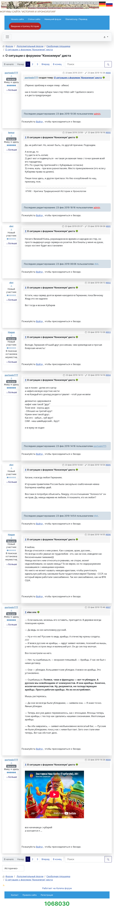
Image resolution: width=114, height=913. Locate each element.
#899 (108, 760)
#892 (108, 282)
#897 (108, 607)
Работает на (49, 888)
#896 (108, 534)
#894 (108, 375)
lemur (11, 132)
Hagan (11, 332)
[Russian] (109, 3)
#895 (108, 465)
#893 (108, 332)
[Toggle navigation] (7, 37)
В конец (57, 64)
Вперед (45, 64)
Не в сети (11, 79)
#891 (108, 226)
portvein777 (11, 72)
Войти (39, 121)
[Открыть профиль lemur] (11, 135)
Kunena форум (64, 888)
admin (97, 113)
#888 (108, 73)
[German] (102, 3)
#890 (108, 132)
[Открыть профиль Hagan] (11, 335)
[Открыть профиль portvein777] (11, 75)
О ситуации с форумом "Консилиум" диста (78, 77)
